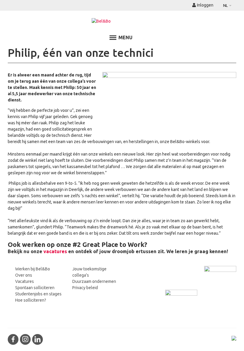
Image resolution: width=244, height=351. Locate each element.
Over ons (23, 275)
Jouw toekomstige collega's (89, 272)
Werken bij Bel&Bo (32, 269)
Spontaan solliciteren (34, 287)
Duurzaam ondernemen (94, 281)
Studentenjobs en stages (38, 294)
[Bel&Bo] (122, 21)
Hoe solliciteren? (30, 300)
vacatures (55, 251)
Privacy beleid (85, 287)
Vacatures (24, 281)
